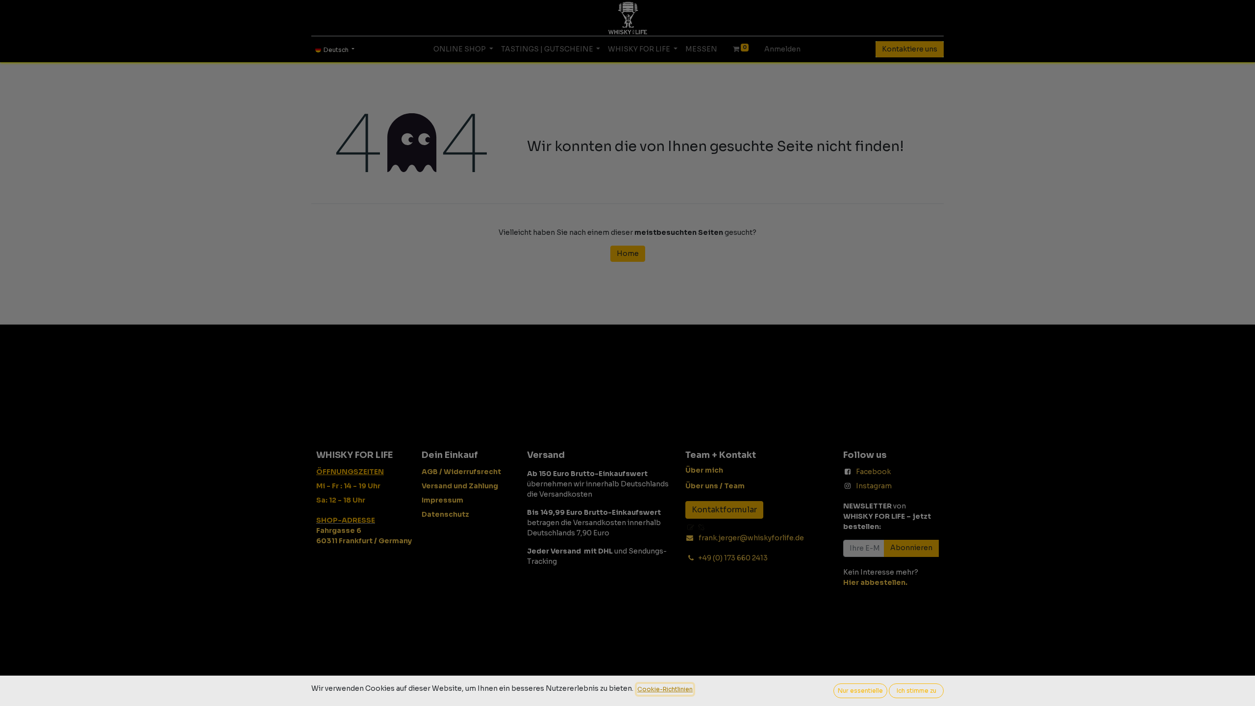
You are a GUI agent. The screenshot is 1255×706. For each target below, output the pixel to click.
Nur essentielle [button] (860, 690)
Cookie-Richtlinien (665, 689)
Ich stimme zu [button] (916, 690)
